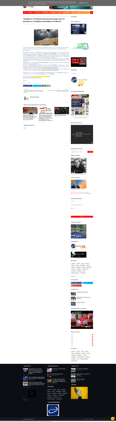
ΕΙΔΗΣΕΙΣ (72, 265)
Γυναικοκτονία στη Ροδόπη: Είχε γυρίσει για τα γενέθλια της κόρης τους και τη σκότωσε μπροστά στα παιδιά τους (37, 384)
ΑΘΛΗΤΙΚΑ (73, 263)
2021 (82, 345)
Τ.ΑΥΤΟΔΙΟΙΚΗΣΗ (32, 16)
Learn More (81, 2)
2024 (82, 338)
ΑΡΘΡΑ (82, 263)
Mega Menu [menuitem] (53, 12)
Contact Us (91, 419)
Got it (86, 2)
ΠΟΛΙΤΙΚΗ (73, 269)
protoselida (84, 117)
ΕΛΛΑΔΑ (77, 265)
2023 (82, 341)
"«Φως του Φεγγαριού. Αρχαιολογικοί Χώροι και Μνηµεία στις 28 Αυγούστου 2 (37, 378)
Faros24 (25, 23)
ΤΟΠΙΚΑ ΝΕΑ (79, 271)
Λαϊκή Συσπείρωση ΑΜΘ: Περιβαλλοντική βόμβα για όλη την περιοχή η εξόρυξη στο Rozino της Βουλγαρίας (30, 117)
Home (84, 419)
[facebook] (76, 283)
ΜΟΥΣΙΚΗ (73, 267)
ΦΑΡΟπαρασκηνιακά (75, 272)
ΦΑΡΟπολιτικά (83, 272)
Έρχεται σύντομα (74, 192)
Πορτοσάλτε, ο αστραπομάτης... (59, 368)
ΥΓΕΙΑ (84, 271)
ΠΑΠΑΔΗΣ (83, 267)
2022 (82, 343)
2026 (82, 334)
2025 (82, 336)
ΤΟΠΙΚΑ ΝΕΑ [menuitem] (36, 12)
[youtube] (76, 286)
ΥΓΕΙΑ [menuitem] (59, 12)
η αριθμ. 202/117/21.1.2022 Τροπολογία (41, 76)
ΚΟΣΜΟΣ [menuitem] (73, 12)
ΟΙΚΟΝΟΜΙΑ (78, 267)
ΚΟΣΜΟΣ (87, 265)
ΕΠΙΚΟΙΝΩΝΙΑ (82, 265)
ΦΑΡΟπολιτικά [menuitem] (66, 12)
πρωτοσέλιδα (76, 117)
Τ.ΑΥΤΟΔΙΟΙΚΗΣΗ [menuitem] (44, 12)
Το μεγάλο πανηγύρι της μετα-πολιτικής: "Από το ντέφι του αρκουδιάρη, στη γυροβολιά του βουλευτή (59, 380)
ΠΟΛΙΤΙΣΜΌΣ (78, 269)
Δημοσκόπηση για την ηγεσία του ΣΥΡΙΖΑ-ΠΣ (83, 298)
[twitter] (87, 283)
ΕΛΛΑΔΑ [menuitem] (78, 12)
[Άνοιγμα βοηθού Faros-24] (113, 419)
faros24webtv (73, 276)
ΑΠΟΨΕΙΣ (78, 263)
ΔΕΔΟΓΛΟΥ (87, 263)
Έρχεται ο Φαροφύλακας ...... (60, 115)
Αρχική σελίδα (25, 16)
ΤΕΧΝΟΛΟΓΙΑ (73, 271)
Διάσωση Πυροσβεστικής (76, 193)
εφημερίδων (81, 117)
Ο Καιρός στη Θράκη (80, 302)
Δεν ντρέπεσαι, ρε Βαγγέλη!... (82, 292)
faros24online (31, 419)
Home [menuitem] (25, 12)
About (87, 419)
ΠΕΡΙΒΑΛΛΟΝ (89, 267)
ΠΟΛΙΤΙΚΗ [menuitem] (30, 12)
